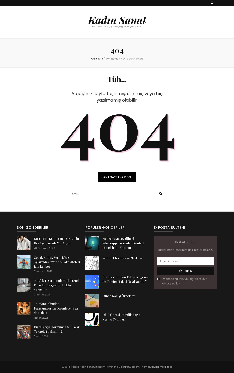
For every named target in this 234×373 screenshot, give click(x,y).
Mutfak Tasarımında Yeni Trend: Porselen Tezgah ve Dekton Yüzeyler (56, 285)
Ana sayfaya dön (117, 177)
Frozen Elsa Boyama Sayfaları (123, 258)
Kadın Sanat (117, 20)
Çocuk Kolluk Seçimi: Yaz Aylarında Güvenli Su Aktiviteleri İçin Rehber (57, 262)
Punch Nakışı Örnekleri (119, 296)
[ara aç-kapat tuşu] (212, 3)
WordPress (165, 367)
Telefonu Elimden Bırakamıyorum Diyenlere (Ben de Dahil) (56, 308)
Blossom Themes (140, 367)
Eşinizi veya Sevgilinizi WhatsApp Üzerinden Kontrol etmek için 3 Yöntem (123, 243)
